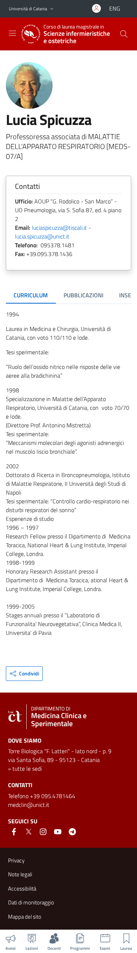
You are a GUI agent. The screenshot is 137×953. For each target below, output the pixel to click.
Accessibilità (22, 888)
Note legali (20, 874)
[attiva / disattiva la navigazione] (12, 33)
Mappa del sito (24, 916)
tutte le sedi (27, 768)
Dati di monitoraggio (31, 902)
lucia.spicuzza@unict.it (42, 236)
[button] (52, 9)
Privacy (16, 860)
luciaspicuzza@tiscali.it (59, 227)
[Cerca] (123, 34)
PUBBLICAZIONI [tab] (83, 295)
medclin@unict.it (28, 804)
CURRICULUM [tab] (31, 295)
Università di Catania (28, 8)
